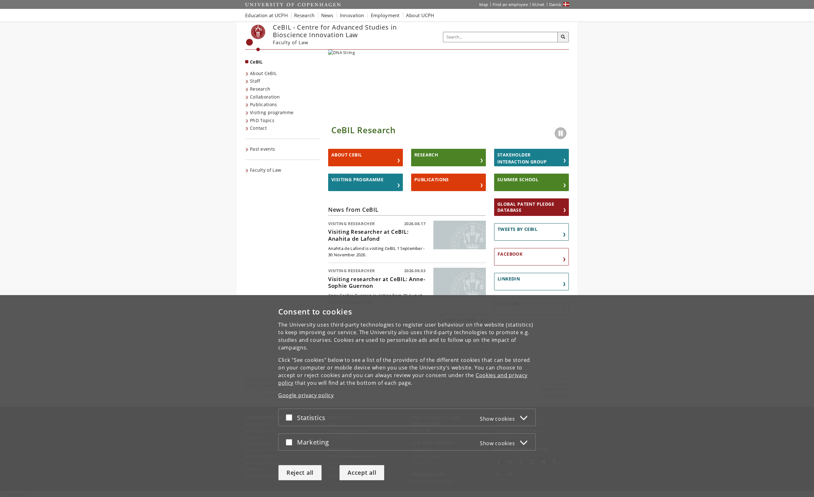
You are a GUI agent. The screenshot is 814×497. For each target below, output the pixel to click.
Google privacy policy (306, 395)
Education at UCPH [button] (266, 15)
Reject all (300, 472)
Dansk (555, 4)
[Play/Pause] (560, 133)
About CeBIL (263, 73)
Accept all (362, 472)
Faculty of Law (265, 170)
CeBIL (256, 62)
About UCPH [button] (420, 15)
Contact (258, 128)
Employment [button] (385, 15)
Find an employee (510, 4)
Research (260, 89)
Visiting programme (271, 112)
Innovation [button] (352, 15)
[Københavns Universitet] (256, 38)
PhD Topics (262, 120)
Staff (255, 81)
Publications (263, 104)
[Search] (563, 37)
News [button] (327, 15)
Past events (262, 149)
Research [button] (304, 15)
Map (483, 4)
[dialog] (407, 396)
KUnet (538, 4)
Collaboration (265, 97)
